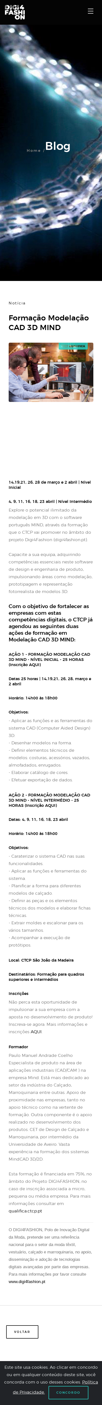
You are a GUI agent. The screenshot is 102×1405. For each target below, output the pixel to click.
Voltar (22, 1331)
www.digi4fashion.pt (27, 1281)
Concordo (68, 1392)
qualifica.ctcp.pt (25, 1211)
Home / (36, 151)
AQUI (36, 1032)
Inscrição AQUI (24, 665)
